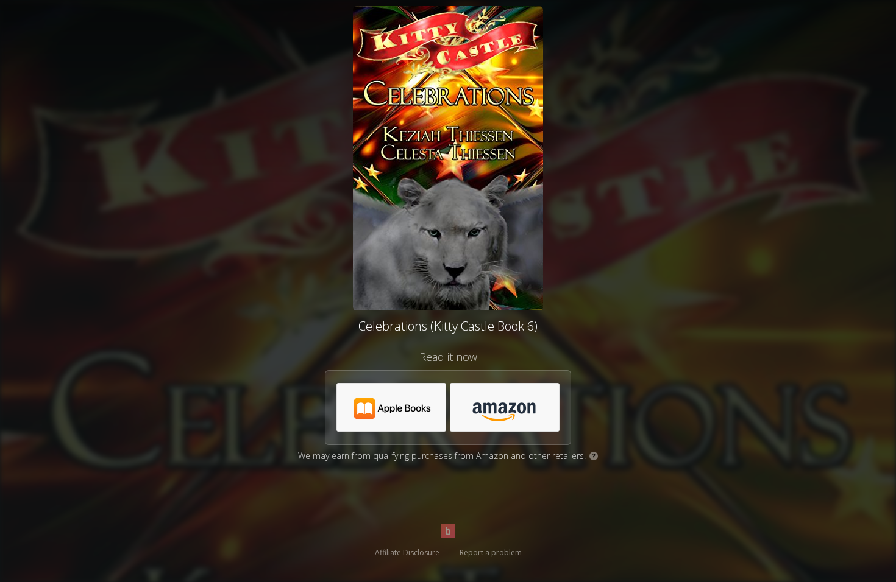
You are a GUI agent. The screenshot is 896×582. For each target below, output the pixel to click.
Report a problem (491, 552)
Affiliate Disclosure (407, 552)
